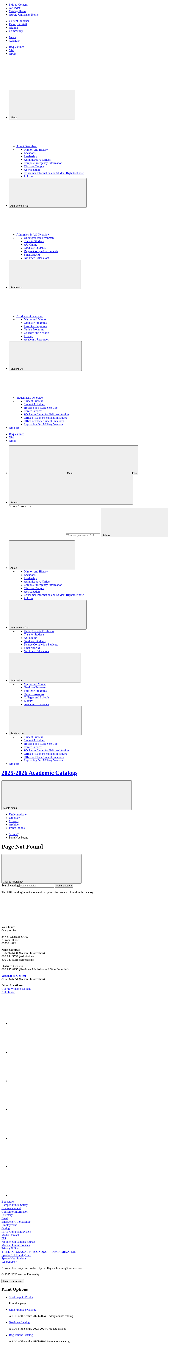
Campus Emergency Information (43, 163)
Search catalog (10, 885)
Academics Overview (29, 316)
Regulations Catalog (21, 1335)
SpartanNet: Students (13, 1258)
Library (28, 336)
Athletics (14, 427)
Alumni (13, 27)
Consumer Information (14, 1211)
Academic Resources (36, 339)
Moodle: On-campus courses (18, 1241)
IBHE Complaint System (16, 1231)
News (12, 37)
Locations (29, 153)
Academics (16, 287)
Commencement (11, 1208)
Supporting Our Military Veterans (43, 424)
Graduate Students (35, 247)
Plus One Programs (35, 326)
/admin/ (13, 834)
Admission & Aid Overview (33, 234)
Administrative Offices (37, 159)
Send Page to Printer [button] (21, 1297)
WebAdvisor (8, 1261)
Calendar (14, 40)
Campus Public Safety (14, 1204)
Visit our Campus (34, 166)
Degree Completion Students (41, 251)
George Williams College (16, 988)
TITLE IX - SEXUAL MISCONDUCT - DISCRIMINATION (38, 1251)
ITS (3, 1238)
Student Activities (34, 404)
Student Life (17, 368)
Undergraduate (17, 814)
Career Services (33, 411)
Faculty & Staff (18, 24)
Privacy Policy (10, 1248)
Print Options (17, 827)
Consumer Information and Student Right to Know (54, 173)
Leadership (30, 156)
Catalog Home (17, 11)
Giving (5, 1228)
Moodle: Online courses (15, 1245)
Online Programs (34, 329)
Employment (9, 1225)
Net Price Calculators (36, 258)
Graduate (14, 817)
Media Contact (10, 1235)
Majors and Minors (35, 319)
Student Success (33, 401)
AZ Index (15, 7)
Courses (13, 821)
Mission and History (36, 149)
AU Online (30, 244)
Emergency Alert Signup (16, 1221)
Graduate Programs (35, 322)
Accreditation (32, 169)
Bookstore (7, 1201)
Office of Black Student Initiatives (44, 421)
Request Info (16, 46)
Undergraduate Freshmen (39, 237)
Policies (28, 176)
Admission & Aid (19, 205)
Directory (7, 1215)
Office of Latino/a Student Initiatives (45, 417)
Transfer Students (34, 241)
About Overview (26, 146)
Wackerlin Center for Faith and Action (46, 414)
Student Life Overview (30, 397)
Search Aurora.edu (20, 506)
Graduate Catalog (19, 1322)
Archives (14, 824)
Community (16, 31)
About (14, 117)
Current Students (19, 20)
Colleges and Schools (36, 332)
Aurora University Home (23, 14)
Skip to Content (18, 4)
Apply (12, 53)
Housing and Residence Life (40, 407)
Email (4, 1218)
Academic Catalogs (39, 772)
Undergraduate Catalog (22, 1309)
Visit (11, 50)
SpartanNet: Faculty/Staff (16, 1255)
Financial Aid (32, 254)
